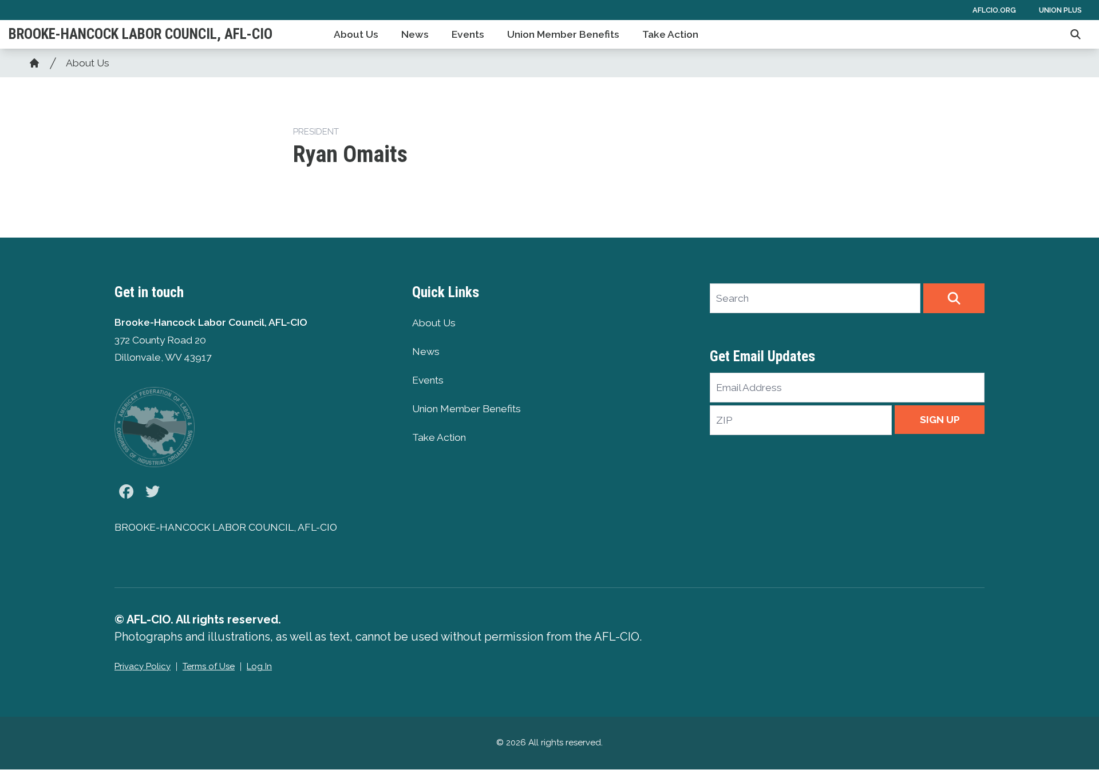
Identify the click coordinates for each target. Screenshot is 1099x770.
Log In (259, 666)
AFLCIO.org (994, 10)
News (415, 34)
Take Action (670, 34)
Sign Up (940, 419)
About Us (356, 34)
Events (468, 34)
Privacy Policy (142, 666)
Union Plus (1060, 10)
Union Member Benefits (563, 34)
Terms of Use (209, 666)
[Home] (34, 63)
